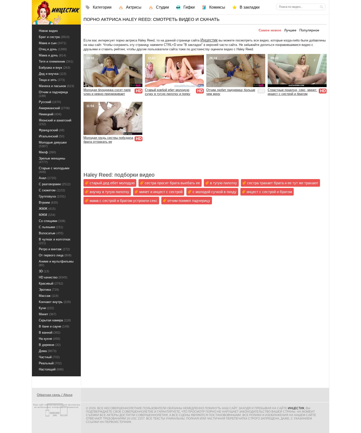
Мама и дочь (52, 55)
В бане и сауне (54, 326)
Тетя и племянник (56, 61)
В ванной (49, 332)
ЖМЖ (47, 208)
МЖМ (47, 215)
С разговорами (54, 184)
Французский (51, 130)
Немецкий (50, 114)
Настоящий (51, 369)
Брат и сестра (54, 37)
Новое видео (48, 31)
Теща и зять (52, 80)
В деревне (50, 345)
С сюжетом (52, 190)
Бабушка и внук (54, 67)
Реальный (50, 363)
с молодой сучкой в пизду (214, 192)
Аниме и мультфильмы (56, 263)
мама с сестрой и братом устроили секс (123, 200)
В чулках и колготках (54, 241)
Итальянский (51, 136)
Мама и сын (52, 43)
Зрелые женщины (52, 160)
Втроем (48, 202)
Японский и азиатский (55, 122)
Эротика (49, 289)
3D (44, 271)
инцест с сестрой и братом (269, 192)
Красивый (51, 283)
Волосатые (51, 233)
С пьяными (51, 227)
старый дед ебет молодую (112, 183)
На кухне (49, 339)
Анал (47, 178)
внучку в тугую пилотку (109, 192)
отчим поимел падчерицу (188, 200)
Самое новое (270, 30)
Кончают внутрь (55, 302)
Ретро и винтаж (54, 249)
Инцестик (209, 40)
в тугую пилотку (223, 183)
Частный (49, 357)
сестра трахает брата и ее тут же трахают (282, 183)
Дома (47, 351)
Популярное (309, 30)
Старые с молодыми (54, 170)
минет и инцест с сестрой (160, 192)
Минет (47, 314)
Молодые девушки (53, 144)
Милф (47, 152)
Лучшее (290, 30)
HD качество (53, 277)
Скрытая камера (55, 320)
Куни (46, 308)
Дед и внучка (52, 74)
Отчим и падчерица (53, 94)
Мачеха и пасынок (56, 86)
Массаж (48, 296)
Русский (50, 102)
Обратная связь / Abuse (54, 395)
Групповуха (52, 196)
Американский (54, 108)
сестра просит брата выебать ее (172, 183)
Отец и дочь (53, 49)
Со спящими (52, 221)
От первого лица (55, 255)
